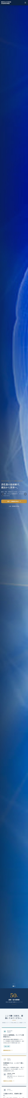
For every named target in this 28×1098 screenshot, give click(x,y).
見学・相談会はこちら (13, 510)
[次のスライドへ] (25, 494)
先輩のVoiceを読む (7, 1081)
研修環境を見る (13, 515)
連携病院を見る (7, 1050)
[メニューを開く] (25, 2)
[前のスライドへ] (2, 494)
